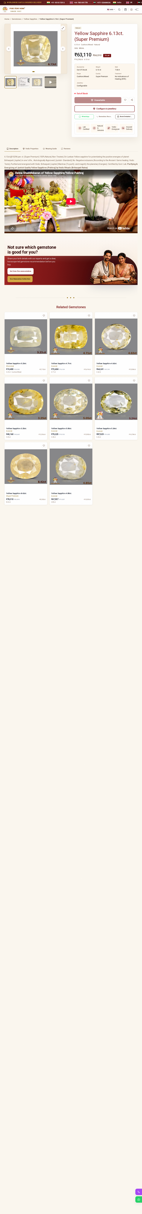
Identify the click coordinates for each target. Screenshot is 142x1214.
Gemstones (16, 19)
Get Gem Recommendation (20, 271)
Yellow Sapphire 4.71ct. (61, 363)
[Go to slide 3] (37, 71)
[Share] (132, 100)
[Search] (119, 9)
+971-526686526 (103, 3)
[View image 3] (37, 82)
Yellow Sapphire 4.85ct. (61, 493)
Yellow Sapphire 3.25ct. (16, 428)
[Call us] (138, 1192)
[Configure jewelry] (45, 326)
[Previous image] (8, 48)
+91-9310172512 (58, 3)
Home (6, 19)
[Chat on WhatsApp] (138, 1199)
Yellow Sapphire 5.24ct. (107, 428)
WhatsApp (85, 116)
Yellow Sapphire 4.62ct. (107, 363)
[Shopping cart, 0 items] (125, 9)
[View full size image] (62, 28)
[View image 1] (10, 82)
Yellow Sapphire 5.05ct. (61, 428)
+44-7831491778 (81, 3)
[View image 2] (24, 82)
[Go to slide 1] (33, 71)
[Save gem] (125, 100)
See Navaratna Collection (20, 279)
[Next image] (62, 48)
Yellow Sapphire (30, 19)
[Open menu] (137, 9)
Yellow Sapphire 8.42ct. (16, 493)
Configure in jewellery (106, 109)
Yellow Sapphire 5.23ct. (16, 363)
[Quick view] (45, 321)
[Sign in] (131, 9)
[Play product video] (50, 82)
